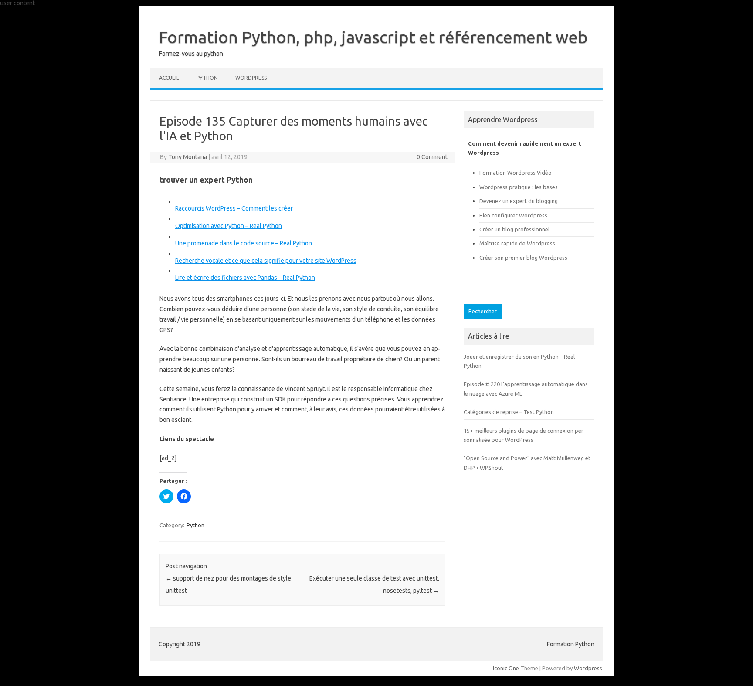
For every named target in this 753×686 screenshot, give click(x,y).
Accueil (169, 78)
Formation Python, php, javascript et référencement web (373, 37)
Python (207, 78)
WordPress (251, 78)
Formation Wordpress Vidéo (515, 173)
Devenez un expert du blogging (518, 201)
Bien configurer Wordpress (513, 215)
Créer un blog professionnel (514, 229)
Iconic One (506, 668)
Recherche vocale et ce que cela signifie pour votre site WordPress (265, 260)
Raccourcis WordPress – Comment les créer (234, 208)
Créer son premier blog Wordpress (523, 258)
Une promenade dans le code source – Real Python (243, 243)
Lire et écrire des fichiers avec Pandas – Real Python (245, 277)
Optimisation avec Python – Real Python (228, 225)
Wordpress (588, 668)
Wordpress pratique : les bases (518, 187)
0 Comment (432, 156)
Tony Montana (187, 156)
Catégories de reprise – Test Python (509, 412)
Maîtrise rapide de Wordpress (517, 243)
